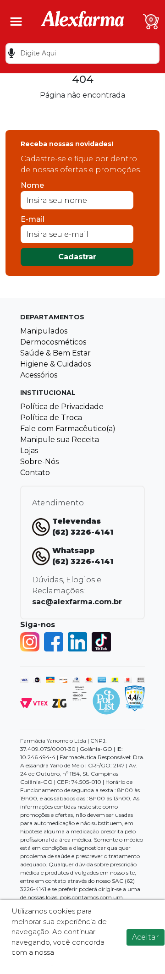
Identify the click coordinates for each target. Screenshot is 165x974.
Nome (32, 185)
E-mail (32, 219)
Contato (35, 472)
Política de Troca (51, 417)
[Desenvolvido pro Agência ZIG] (59, 702)
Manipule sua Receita (59, 439)
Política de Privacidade (62, 406)
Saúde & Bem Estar (55, 353)
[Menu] (16, 21)
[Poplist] (106, 700)
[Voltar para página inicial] (82, 20)
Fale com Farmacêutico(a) (68, 428)
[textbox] (83, 53)
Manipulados (43, 331)
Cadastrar (77, 256)
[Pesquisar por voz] (11, 53)
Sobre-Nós (39, 461)
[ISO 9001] (79, 693)
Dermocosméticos (53, 342)
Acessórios (38, 375)
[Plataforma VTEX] (34, 702)
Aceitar (145, 937)
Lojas (29, 450)
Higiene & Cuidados (55, 364)
